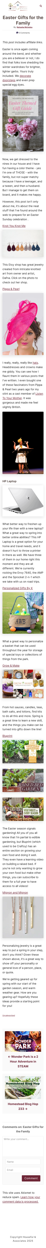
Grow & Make (11, 665)
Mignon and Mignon (15, 892)
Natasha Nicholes (24, 27)
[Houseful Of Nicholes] (17, 5)
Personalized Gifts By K (17, 588)
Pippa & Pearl (11, 289)
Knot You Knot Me (14, 225)
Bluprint (7, 735)
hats (35, 362)
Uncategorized (8, 1015)
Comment (31, 1178)
